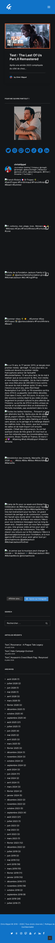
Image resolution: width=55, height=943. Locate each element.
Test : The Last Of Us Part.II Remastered (26, 57)
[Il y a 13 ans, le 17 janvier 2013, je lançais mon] (27, 386)
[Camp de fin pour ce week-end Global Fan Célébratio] (27, 525)
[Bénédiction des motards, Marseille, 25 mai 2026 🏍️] (27, 479)
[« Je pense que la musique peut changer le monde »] (27, 571)
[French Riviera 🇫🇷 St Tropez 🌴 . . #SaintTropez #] (27, 200)
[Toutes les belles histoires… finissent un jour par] (27, 432)
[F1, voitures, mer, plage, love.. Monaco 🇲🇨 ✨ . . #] (27, 247)
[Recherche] (27, 623)
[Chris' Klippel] (9, 7)
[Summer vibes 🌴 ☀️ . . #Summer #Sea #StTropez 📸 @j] (27, 340)
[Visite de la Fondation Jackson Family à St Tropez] (27, 293)
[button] (49, 7)
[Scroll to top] (50, 938)
